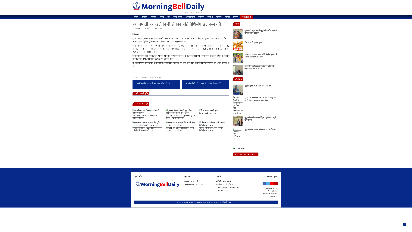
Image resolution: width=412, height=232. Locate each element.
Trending (247, 17)
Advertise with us (271, 188)
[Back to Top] (404, 224)
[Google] (276, 183)
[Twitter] (268, 183)
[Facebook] (264, 183)
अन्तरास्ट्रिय (190, 17)
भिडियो (235, 17)
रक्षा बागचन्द (199, 184)
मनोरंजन (201, 17)
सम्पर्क (218, 177)
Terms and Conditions (270, 193)
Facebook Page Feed (246, 154)
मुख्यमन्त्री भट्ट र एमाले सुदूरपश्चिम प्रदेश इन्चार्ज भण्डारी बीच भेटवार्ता (180, 117)
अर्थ (168, 17)
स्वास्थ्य (210, 17)
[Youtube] (272, 183)
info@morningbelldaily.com (228, 187)
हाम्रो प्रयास (177, 17)
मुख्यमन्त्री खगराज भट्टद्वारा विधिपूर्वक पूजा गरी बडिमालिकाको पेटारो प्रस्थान (147, 129)
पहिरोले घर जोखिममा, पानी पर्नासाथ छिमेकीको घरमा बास (211, 129)
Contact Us (273, 196)
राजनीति (153, 17)
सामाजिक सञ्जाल (270, 177)
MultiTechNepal (228, 202)
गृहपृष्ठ (136, 17)
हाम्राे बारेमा (139, 177)
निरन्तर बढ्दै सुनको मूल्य (207, 113)
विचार (162, 17)
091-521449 (223, 190)
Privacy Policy (272, 191)
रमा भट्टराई (194, 181)
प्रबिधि (227, 17)
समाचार (144, 17)
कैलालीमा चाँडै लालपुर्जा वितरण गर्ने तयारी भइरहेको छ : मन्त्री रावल (180, 129)
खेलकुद (218, 17)
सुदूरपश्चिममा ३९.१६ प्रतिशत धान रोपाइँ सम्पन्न (260, 129)
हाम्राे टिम (187, 177)
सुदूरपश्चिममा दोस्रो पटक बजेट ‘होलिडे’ (258, 86)
